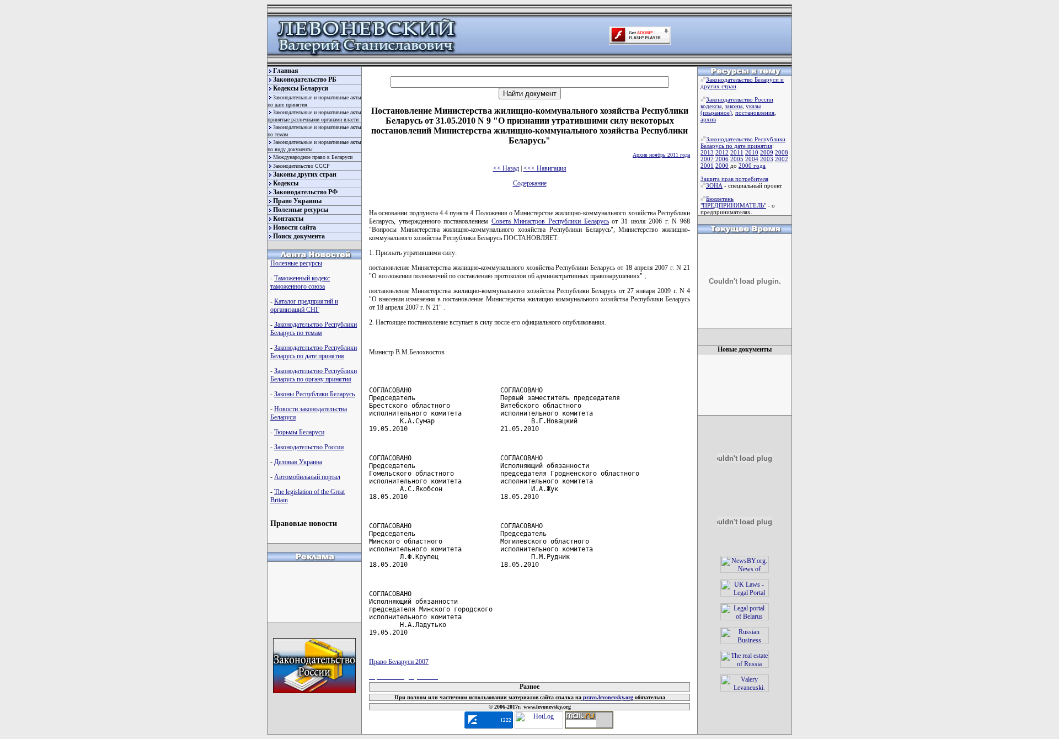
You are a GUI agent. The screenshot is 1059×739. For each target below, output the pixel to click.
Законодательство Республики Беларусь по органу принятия (313, 375)
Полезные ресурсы (300, 210)
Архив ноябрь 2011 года (661, 155)
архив (708, 119)
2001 (707, 165)
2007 (707, 159)
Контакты (288, 218)
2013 (707, 152)
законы (733, 106)
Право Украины (297, 201)
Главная (285, 71)
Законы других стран (304, 174)
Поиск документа (299, 236)
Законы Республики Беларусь (314, 394)
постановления (754, 112)
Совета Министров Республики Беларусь (550, 221)
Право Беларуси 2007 (399, 662)
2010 (751, 152)
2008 (781, 152)
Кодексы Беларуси (300, 88)
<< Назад (506, 168)
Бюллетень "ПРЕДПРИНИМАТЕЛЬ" (733, 202)
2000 (722, 165)
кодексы (710, 106)
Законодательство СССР (301, 166)
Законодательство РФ (305, 192)
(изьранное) (716, 112)
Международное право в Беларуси (312, 157)
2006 (722, 159)
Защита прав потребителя (734, 179)
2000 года (752, 165)
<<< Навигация (544, 168)
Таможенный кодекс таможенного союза (300, 282)
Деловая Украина (298, 462)
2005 (737, 159)
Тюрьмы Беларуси (299, 432)
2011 (737, 152)
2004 (751, 159)
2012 (722, 152)
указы (753, 106)
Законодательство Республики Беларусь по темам (313, 329)
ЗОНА (714, 185)
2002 (781, 159)
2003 (766, 159)
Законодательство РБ (304, 79)
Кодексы (285, 183)
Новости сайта (294, 227)
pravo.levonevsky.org (607, 697)
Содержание (530, 183)
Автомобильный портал (307, 477)
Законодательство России (309, 447)
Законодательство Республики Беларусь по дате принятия (313, 352)
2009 (766, 152)
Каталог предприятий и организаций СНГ (304, 305)
